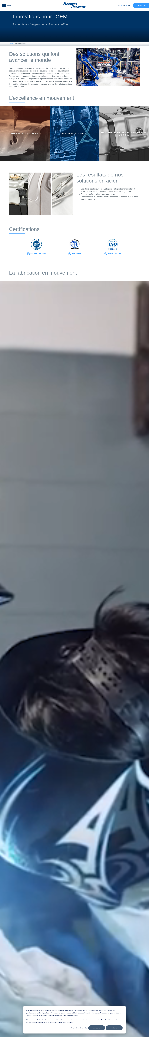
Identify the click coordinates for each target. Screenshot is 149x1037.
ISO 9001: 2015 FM (38, 254)
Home (11, 43)
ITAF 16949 (76, 254)
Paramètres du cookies (79, 1028)
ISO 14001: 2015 (114, 254)
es (124, 5)
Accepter (96, 1028)
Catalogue (141, 5)
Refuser (114, 1028)
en (119, 5)
